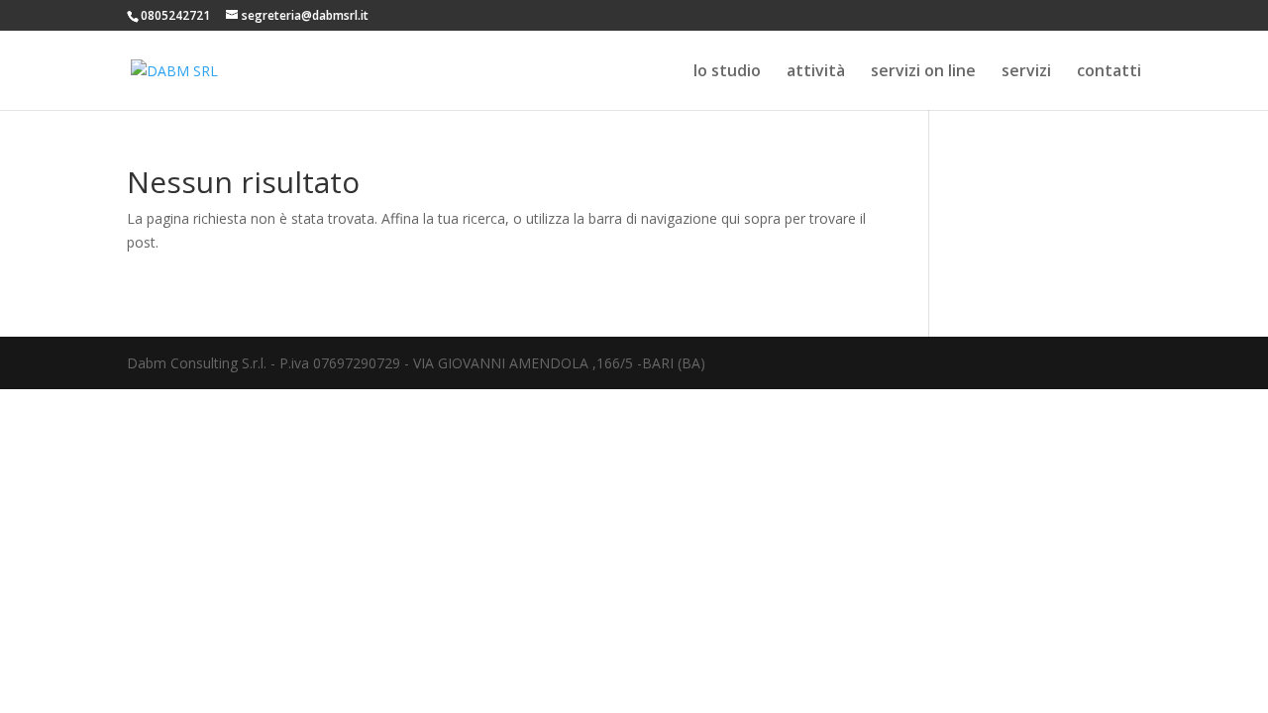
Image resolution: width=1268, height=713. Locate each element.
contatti (1109, 72)
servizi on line (923, 72)
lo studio (727, 72)
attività (816, 72)
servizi (1026, 72)
